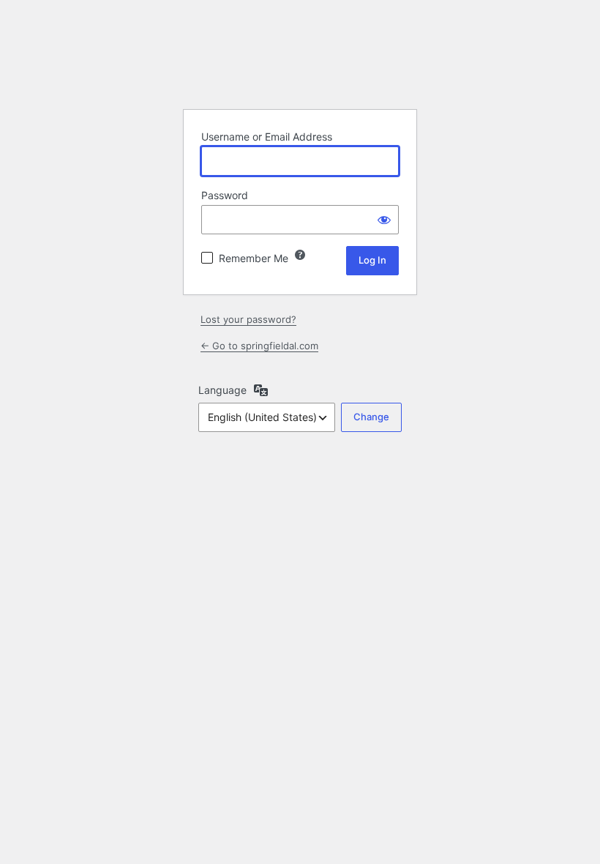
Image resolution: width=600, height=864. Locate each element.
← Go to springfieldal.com (259, 345)
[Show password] (384, 219)
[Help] (300, 255)
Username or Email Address (266, 136)
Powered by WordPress (300, 61)
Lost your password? (248, 319)
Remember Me (253, 258)
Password (224, 195)
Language (222, 390)
